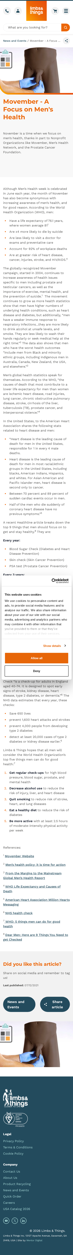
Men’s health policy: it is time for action (35, 865)
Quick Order (12, 1196)
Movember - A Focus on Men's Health (45, 40)
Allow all (36, 658)
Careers (9, 1203)
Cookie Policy (13, 1153)
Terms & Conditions (18, 1147)
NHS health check (19, 913)
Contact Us (11, 1171)
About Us (10, 1178)
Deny (36, 670)
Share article (57, 1004)
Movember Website (19, 856)
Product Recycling (17, 1184)
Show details (52, 645)
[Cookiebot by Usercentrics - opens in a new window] (52, 580)
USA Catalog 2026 (16, 1209)
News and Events (14, 40)
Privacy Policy (13, 1141)
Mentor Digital (34, 1240)
